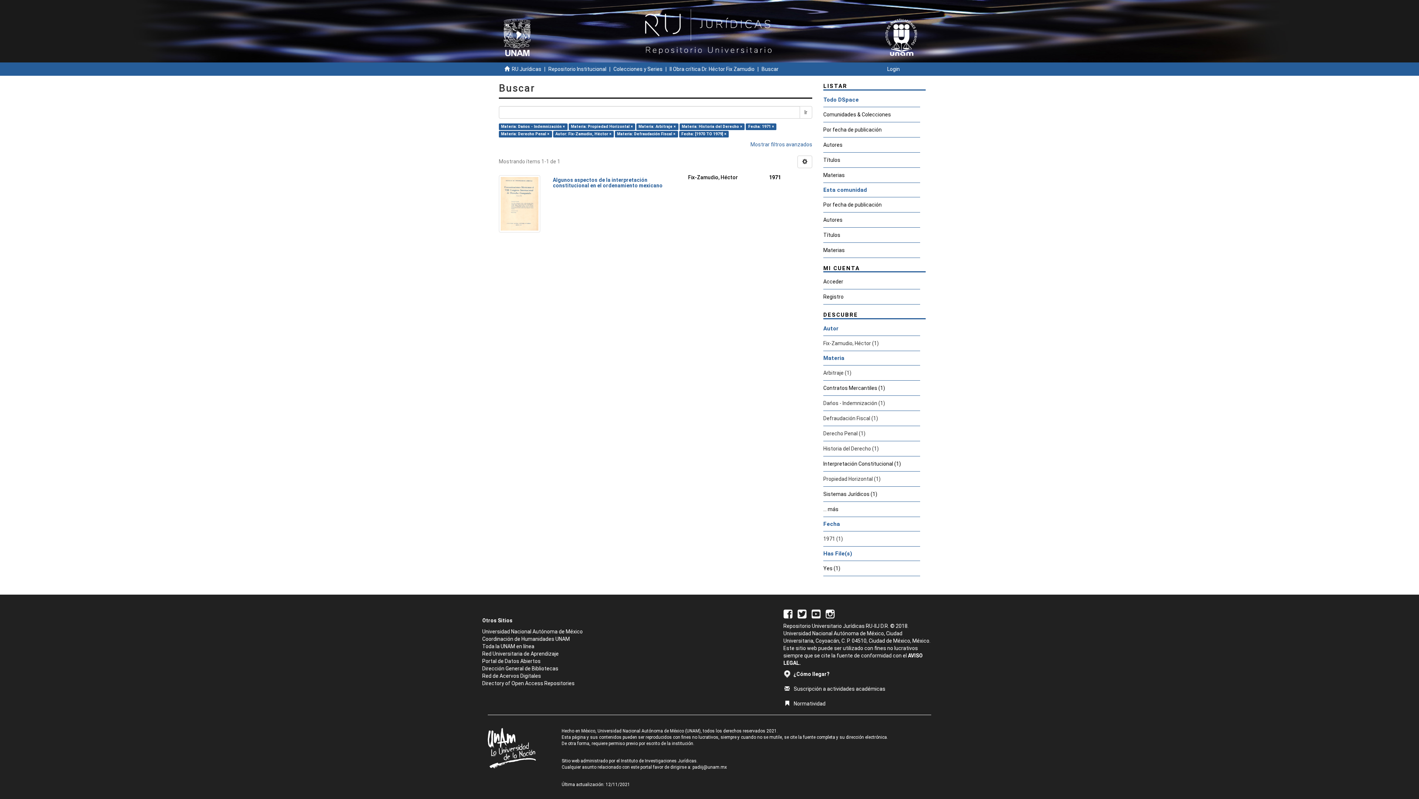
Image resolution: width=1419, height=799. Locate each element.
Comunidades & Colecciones (857, 115)
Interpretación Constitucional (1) (862, 464)
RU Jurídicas (526, 69)
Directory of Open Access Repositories (528, 683)
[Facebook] (788, 613)
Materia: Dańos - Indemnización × (533, 126)
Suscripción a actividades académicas (839, 689)
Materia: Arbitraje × (657, 126)
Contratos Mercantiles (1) (854, 388)
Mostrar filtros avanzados (781, 144)
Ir (805, 112)
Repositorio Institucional (577, 69)
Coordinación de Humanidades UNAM (526, 639)
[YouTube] (816, 613)
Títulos (831, 160)
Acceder (833, 282)
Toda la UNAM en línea (508, 646)
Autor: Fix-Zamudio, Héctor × (583, 134)
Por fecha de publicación (852, 130)
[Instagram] (830, 613)
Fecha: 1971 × (761, 126)
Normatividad (810, 704)
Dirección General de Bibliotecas (520, 669)
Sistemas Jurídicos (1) (850, 494)
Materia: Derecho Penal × (525, 134)
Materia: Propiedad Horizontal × (602, 126)
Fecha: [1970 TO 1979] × (703, 134)
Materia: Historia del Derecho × (712, 126)
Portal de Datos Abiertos (511, 661)
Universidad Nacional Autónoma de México (532, 632)
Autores (833, 145)
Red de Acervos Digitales (511, 676)
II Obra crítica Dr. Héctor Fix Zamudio (712, 69)
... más (830, 509)
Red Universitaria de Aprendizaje (520, 654)
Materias (834, 175)
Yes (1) (831, 568)
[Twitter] (802, 613)
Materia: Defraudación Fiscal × (646, 134)
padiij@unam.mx (710, 767)
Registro (833, 297)
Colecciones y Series (638, 69)
